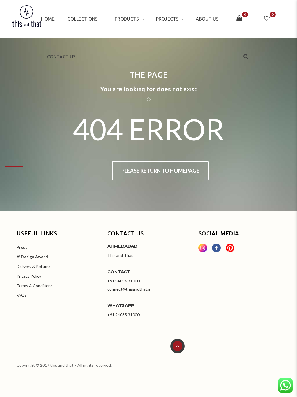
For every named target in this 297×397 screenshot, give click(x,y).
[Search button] (246, 56)
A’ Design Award (32, 256)
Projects (167, 19)
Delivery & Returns (34, 266)
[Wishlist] (266, 18)
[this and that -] (26, 18)
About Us (207, 19)
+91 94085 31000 (123, 314)
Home (48, 19)
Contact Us (61, 56)
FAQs (22, 295)
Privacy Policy (29, 275)
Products (127, 19)
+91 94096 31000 (123, 280)
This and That (120, 255)
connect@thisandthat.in (129, 289)
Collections (83, 19)
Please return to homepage (160, 170)
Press (22, 247)
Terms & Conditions (35, 285)
